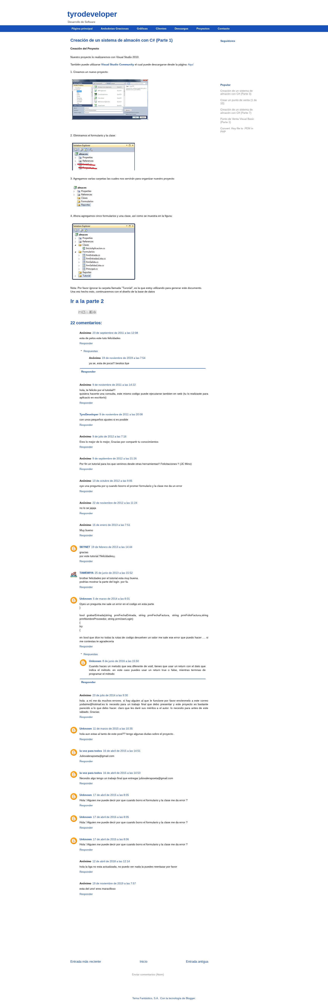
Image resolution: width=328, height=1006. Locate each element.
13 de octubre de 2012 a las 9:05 (112, 480)
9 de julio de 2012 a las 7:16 (109, 436)
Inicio (143, 961)
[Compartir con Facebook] (91, 312)
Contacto (224, 28)
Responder (86, 343)
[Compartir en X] (87, 312)
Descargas (181, 28)
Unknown (86, 598)
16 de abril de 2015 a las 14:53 (121, 772)
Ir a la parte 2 (87, 301)
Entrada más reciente (85, 961)
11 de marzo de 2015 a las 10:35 (113, 728)
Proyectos (203, 28)
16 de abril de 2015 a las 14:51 (121, 750)
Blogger (190, 998)
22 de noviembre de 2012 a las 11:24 (114, 502)
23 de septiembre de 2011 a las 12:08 (115, 332)
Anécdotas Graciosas (115, 28)
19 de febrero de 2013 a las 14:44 (111, 546)
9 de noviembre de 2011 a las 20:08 (121, 414)
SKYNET (85, 546)
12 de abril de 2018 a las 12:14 (111, 861)
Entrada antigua (197, 961)
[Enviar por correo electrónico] (80, 312)
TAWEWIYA (87, 572)
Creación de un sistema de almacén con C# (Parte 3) (236, 92)
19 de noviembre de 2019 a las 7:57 (114, 883)
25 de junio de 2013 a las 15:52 (114, 572)
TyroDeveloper (89, 414)
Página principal (82, 28)
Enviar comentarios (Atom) (148, 974)
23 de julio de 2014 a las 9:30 (110, 695)
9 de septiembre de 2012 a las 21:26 (114, 458)
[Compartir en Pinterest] (94, 312)
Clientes (161, 28)
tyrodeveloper (92, 14)
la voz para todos (91, 750)
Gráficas (142, 28)
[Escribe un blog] (84, 312)
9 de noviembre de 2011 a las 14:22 (114, 384)
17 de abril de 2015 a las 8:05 (111, 794)
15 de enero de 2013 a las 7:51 (111, 524)
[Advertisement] (239, 200)
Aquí (190, 64)
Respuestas (91, 351)
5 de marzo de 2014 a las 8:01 (111, 598)
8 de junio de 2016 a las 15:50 (120, 661)
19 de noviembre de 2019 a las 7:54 (123, 357)
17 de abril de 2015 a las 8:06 (111, 839)
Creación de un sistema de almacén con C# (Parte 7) (236, 111)
